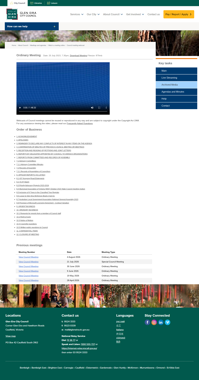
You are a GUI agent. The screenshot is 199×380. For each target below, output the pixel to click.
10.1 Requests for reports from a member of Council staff (38, 213)
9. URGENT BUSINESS (25, 206)
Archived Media (170, 84)
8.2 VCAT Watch (22, 182)
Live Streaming (169, 77)
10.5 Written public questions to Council (32, 227)
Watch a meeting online (56, 45)
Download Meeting (78, 55)
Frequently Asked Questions (80, 123)
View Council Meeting (28, 257)
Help (164, 98)
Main (164, 71)
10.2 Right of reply (23, 217)
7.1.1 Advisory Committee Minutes (29, 164)
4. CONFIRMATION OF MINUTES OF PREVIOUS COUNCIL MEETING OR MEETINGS (50, 147)
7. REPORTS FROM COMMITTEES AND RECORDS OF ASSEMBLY (43, 157)
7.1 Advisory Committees (26, 161)
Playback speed (95, 102)
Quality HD (93, 98)
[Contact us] (154, 17)
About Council (23, 45)
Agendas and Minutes (173, 91)
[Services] (77, 17)
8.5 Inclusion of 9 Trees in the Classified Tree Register (37, 192)
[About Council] (113, 17)
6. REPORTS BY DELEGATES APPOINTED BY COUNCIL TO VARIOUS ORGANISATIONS (52, 154)
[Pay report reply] (178, 17)
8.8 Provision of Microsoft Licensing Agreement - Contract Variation (42, 203)
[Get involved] (135, 17)
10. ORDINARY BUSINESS (27, 210)
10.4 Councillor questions (26, 224)
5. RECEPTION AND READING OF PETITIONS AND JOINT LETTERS (43, 150)
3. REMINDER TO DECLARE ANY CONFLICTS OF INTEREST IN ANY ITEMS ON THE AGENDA (54, 143)
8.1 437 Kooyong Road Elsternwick (30, 178)
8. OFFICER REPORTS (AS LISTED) (30, 175)
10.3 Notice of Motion (24, 220)
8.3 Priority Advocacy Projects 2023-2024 (32, 185)
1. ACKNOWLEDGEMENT (26, 137)
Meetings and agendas (38, 45)
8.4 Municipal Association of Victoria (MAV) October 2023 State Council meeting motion (50, 189)
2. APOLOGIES (22, 140)
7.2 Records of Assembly (26, 168)
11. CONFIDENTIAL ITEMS (27, 231)
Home (14, 45)
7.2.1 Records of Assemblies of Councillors (33, 171)
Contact (166, 105)
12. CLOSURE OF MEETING (27, 234)
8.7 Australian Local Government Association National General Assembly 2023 (47, 199)
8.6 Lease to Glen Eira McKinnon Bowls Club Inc (35, 196)
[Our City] (93, 17)
